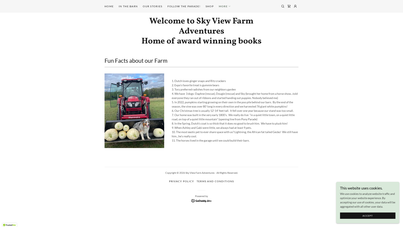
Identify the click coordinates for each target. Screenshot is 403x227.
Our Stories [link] (152, 6)
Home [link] (109, 6)
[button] (225, 6)
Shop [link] (210, 6)
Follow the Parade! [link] (184, 6)
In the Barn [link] (128, 6)
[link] (289, 6)
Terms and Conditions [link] (215, 181)
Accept (368, 215)
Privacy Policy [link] (181, 181)
